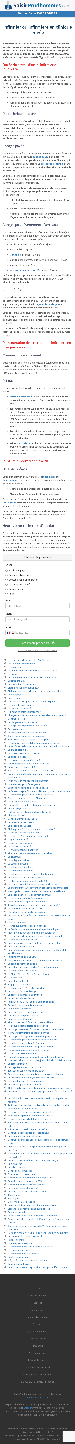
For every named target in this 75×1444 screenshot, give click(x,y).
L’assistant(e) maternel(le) (21, 767)
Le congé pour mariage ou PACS (24, 832)
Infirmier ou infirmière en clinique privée (28, 1032)
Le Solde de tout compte (21, 704)
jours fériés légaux (49, 304)
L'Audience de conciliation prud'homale (28, 780)
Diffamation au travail (18, 1263)
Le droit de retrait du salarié (22, 963)
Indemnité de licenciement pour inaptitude (30, 1177)
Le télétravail (14, 856)
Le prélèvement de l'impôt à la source (27, 1043)
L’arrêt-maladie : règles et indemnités (27, 901)
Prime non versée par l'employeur (25, 1012)
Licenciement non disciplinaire (23, 1253)
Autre (12, 593)
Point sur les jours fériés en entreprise (28, 1025)
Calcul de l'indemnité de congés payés (28, 787)
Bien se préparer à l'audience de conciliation (31, 1022)
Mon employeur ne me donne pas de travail (30, 770)
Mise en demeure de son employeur (27, 1081)
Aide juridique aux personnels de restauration (31, 932)
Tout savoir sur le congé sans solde (26, 1070)
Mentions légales (37, 1295)
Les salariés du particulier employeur (27, 911)
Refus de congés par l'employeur (25, 1005)
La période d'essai (17, 756)
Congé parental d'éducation (22, 818)
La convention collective (20, 870)
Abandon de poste (17, 815)
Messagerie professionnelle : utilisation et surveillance (36, 891)
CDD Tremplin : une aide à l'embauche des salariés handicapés (40, 1087)
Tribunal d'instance (37, 1360)
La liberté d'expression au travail (25, 994)
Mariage (14, 254)
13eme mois (14, 1194)
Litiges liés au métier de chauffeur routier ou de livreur (36, 1056)
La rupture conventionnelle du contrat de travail (32, 670)
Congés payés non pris (20, 808)
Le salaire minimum (18, 1063)
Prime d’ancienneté (21, 396)
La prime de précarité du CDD (23, 939)
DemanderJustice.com (37, 1397)
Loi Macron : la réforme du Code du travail (29, 811)
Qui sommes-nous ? (37, 1331)
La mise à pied (15, 977)
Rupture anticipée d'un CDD (22, 956)
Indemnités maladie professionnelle (26, 1184)
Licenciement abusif (19, 584)
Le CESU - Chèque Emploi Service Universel (30, 974)
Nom (8, 600)
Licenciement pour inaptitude (23, 849)
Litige (8, 564)
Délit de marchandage (19, 1008)
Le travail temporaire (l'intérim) (24, 760)
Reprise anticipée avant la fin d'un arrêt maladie (32, 1215)
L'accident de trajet (18, 981)
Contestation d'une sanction (23, 579)
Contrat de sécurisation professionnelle (29, 1132)
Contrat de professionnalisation (24, 1136)
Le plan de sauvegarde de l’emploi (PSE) (29, 880)
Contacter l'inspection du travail (24, 877)
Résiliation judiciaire (18, 1257)
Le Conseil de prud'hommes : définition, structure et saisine (39, 791)
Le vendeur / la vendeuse (21, 998)
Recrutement (37, 1310)
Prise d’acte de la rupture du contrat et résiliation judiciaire (38, 746)
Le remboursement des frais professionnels (31, 1046)
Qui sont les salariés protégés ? (24, 711)
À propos (37, 1324)
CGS (37, 1288)
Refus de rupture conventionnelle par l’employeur (34, 929)
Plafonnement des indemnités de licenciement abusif (35, 691)
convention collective (52, 163)
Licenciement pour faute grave (24, 784)
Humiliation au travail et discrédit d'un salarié (31, 1001)
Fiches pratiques (37, 1338)
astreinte (24, 443)
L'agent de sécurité (18, 839)
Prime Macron (15, 1163)
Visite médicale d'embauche (22, 1053)
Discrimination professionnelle (24, 687)
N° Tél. (9, 627)
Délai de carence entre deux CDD (25, 1181)
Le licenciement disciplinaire (22, 970)
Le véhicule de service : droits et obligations (31, 874)
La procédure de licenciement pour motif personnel (35, 936)
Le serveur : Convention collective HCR (28, 836)
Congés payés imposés (20, 1170)
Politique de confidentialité (37, 1374)
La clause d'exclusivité (19, 825)
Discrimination (16, 589)
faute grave (9, 502)
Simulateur (37, 1345)
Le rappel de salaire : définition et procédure (31, 1112)
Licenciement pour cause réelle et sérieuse (30, 794)
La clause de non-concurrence (23, 753)
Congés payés (15, 694)
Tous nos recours (38, 1353)
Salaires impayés (18, 570)
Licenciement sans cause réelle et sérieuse (30, 1246)
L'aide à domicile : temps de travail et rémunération (34, 943)
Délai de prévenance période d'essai (27, 1191)
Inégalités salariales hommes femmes (27, 1260)
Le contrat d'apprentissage (22, 991)
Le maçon (13, 673)
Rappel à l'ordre (16, 1239)
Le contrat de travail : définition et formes (29, 1119)
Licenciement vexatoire (20, 1243)
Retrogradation (16, 729)
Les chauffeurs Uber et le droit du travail (29, 763)
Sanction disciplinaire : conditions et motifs (30, 1115)
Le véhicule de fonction (20, 867)
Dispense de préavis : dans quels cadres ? (30, 1208)
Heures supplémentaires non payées (27, 925)
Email (8, 613)
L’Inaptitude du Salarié (19, 708)
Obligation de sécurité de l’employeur (27, 736)
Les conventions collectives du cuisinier (28, 1050)
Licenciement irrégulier (20, 1250)
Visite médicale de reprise (21, 1201)
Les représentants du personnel (25, 1067)
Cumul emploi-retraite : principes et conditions (32, 1205)
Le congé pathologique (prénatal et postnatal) (32, 1036)
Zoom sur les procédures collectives (27, 732)
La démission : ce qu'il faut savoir (25, 898)
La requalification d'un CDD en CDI (25, 908)
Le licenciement (16, 667)
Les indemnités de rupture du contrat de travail (32, 677)
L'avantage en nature (18, 860)
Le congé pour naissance (21, 842)
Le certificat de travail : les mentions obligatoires (33, 742)
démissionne (10, 480)
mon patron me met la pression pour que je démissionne (37, 1267)
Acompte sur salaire (18, 1212)
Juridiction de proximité (37, 1367)
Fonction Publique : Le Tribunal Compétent (29, 739)
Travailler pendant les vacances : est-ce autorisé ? (34, 905)
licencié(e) (49, 476)
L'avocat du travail (17, 922)
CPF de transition (17, 1167)
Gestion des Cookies (37, 1317)
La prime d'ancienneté (19, 846)
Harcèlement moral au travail (23, 663)
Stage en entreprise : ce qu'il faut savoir (29, 798)
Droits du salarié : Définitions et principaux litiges (33, 1160)
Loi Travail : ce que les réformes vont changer (31, 805)
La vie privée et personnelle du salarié (28, 725)
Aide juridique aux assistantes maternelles (30, 853)
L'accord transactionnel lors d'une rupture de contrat (35, 960)
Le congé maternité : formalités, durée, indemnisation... (37, 1029)
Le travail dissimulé (18, 749)
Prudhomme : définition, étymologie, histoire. (31, 1077)
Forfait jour (13, 1198)
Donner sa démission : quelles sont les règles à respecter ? (39, 1074)
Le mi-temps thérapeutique (22, 801)
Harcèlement (14, 698)
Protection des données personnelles (37, 650)
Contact (37, 1302)
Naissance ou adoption (23, 270)
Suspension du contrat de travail (25, 1236)
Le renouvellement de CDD (21, 822)
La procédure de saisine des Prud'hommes (30, 660)
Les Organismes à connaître (22, 722)
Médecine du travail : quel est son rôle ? (28, 1129)
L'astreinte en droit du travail (23, 1018)
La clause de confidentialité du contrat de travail (33, 884)
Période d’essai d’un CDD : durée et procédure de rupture (38, 1232)
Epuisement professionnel (21, 1174)
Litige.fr (28, 1407)
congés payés (40, 156)
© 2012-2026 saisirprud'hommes (37, 1381)
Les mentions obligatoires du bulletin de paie (31, 701)
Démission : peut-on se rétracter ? (25, 1084)
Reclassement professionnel (23, 1188)
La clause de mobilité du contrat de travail (29, 894)
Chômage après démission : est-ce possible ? (31, 829)
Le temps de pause (18, 863)
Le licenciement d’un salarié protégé (27, 987)
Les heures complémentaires (23, 1015)
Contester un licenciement (21, 946)
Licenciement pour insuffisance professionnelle (32, 1039)
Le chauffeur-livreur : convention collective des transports (38, 887)
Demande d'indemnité (20, 575)
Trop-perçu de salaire (19, 984)
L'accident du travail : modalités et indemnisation (33, 967)
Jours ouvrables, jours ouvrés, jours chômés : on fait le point (39, 1060)
